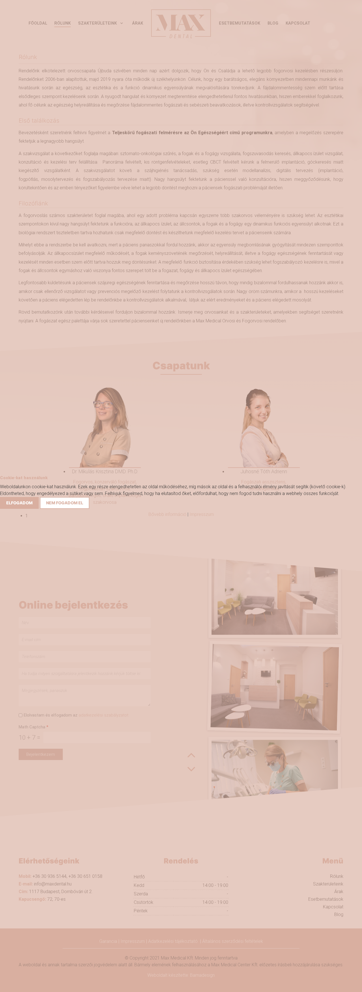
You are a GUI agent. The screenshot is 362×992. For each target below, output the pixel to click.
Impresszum (201, 514)
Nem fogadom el (64, 502)
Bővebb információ (167, 514)
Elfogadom (19, 502)
